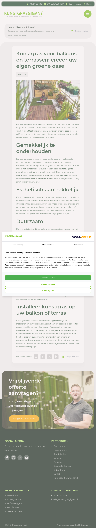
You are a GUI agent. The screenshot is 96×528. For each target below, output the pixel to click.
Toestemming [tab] (17, 245)
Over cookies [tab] (48, 245)
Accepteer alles (48, 278)
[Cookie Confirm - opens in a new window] (81, 236)
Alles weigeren (48, 291)
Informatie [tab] (78, 245)
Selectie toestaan (48, 284)
